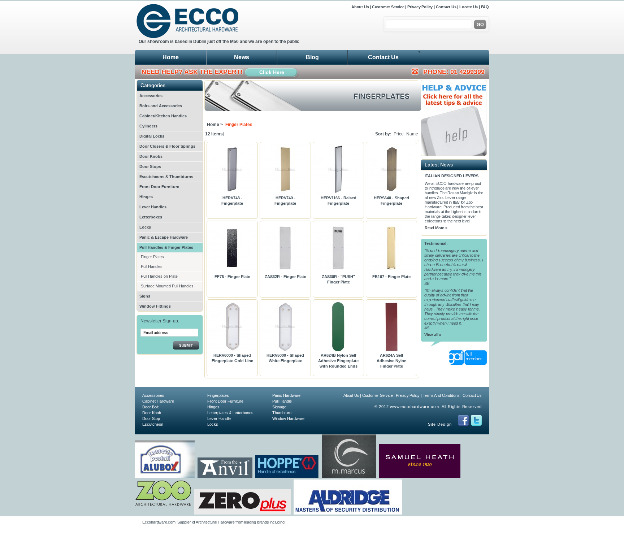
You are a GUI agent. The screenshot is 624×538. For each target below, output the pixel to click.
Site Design (440, 424)
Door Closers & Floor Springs (167, 146)
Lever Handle (219, 418)
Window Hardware (288, 418)
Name (412, 134)
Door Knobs (150, 156)
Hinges (146, 197)
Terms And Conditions (441, 395)
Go (480, 24)
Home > (215, 124)
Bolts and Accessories (160, 106)
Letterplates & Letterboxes (230, 413)
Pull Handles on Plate (159, 276)
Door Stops (150, 166)
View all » (432, 335)
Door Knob (151, 413)
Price (399, 134)
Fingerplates (218, 395)
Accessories (150, 96)
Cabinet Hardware (158, 401)
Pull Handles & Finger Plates (166, 247)
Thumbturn (281, 413)
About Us (360, 7)
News (241, 57)
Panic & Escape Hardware (163, 237)
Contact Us (446, 7)
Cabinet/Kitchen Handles (163, 116)
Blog (312, 57)
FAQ (485, 7)
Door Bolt (150, 407)
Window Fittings (155, 306)
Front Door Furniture (159, 187)
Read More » (436, 228)
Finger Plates (152, 257)
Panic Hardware (286, 395)
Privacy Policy (420, 7)
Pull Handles (151, 266)
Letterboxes (150, 217)
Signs (144, 296)
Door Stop (151, 418)
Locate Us (468, 7)
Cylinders (148, 126)
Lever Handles (152, 207)
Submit (186, 345)
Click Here (271, 72)
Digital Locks (151, 136)
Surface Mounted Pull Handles (167, 286)
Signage (279, 407)
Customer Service (388, 7)
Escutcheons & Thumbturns (166, 176)
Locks (145, 227)
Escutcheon (152, 424)
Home (170, 57)
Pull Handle (282, 401)
